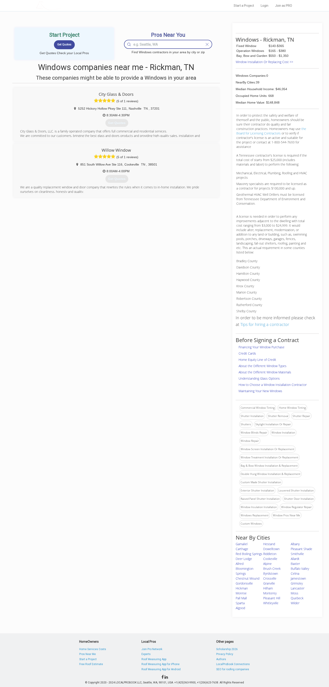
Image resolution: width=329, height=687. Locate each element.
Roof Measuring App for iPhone (160, 664)
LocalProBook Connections (233, 664)
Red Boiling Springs (249, 554)
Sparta (240, 603)
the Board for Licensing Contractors (271, 131)
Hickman (242, 588)
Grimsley (297, 583)
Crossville (269, 578)
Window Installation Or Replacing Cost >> (264, 62)
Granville (269, 583)
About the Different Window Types (262, 366)
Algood (240, 608)
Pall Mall (241, 598)
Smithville (297, 554)
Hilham (268, 588)
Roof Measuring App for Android (161, 669)
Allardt (295, 559)
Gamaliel (242, 544)
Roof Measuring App (153, 659)
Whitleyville (270, 603)
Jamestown (298, 578)
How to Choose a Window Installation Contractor (273, 385)
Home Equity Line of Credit (257, 359)
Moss (294, 593)
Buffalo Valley (300, 568)
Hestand (269, 544)
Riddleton (269, 554)
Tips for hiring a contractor (264, 324)
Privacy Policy (224, 654)
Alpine (267, 564)
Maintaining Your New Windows (260, 391)
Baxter (295, 564)
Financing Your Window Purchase (261, 347)
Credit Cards (247, 353)
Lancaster (297, 588)
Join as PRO (283, 5)
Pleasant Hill (271, 598)
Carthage (242, 549)
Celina (295, 573)
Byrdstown (270, 573)
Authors (221, 659)
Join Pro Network (151, 649)
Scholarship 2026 (227, 649)
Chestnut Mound (247, 578)
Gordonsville (244, 583)
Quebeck (297, 598)
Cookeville (270, 559)
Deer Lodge (244, 559)
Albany (295, 544)
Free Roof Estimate (91, 664)
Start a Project (244, 5)
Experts (146, 654)
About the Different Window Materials (265, 372)
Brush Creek (272, 568)
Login (264, 5)
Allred (240, 564)
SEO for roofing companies (232, 669)
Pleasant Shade (301, 549)
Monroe (241, 593)
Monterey (270, 593)
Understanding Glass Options (259, 378)
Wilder (295, 603)
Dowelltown (271, 549)
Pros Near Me (87, 654)
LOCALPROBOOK (62, 5)
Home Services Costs (92, 649)
